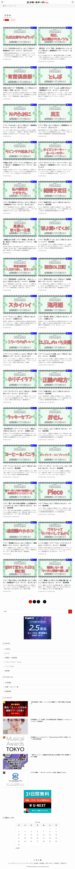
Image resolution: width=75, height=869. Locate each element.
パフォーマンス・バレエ (13, 662)
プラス (6, 19)
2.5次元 (7, 649)
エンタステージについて (15, 863)
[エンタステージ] (37, 2)
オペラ (7, 653)
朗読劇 (7, 671)
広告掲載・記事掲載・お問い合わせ (42, 863)
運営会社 (63, 863)
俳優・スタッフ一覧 (11, 687)
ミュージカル (9, 666)
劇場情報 (8, 691)
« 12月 (17, 848)
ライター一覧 (27, 863)
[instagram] (36, 860)
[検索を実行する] (70, 611)
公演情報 (8, 682)
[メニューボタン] (2, 2)
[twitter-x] (34, 860)
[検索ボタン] (73, 2)
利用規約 (56, 863)
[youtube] (41, 860)
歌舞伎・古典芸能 (11, 657)
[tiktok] (38, 860)
